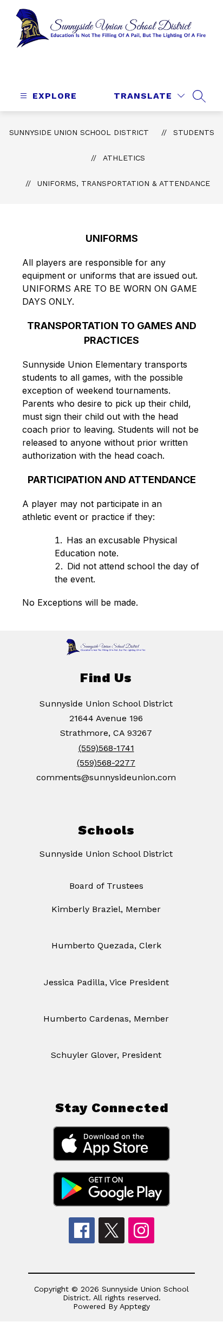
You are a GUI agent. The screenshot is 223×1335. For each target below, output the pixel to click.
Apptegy (135, 1306)
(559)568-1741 (106, 748)
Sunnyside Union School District (79, 132)
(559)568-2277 (106, 763)
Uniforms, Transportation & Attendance (123, 183)
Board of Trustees (106, 886)
